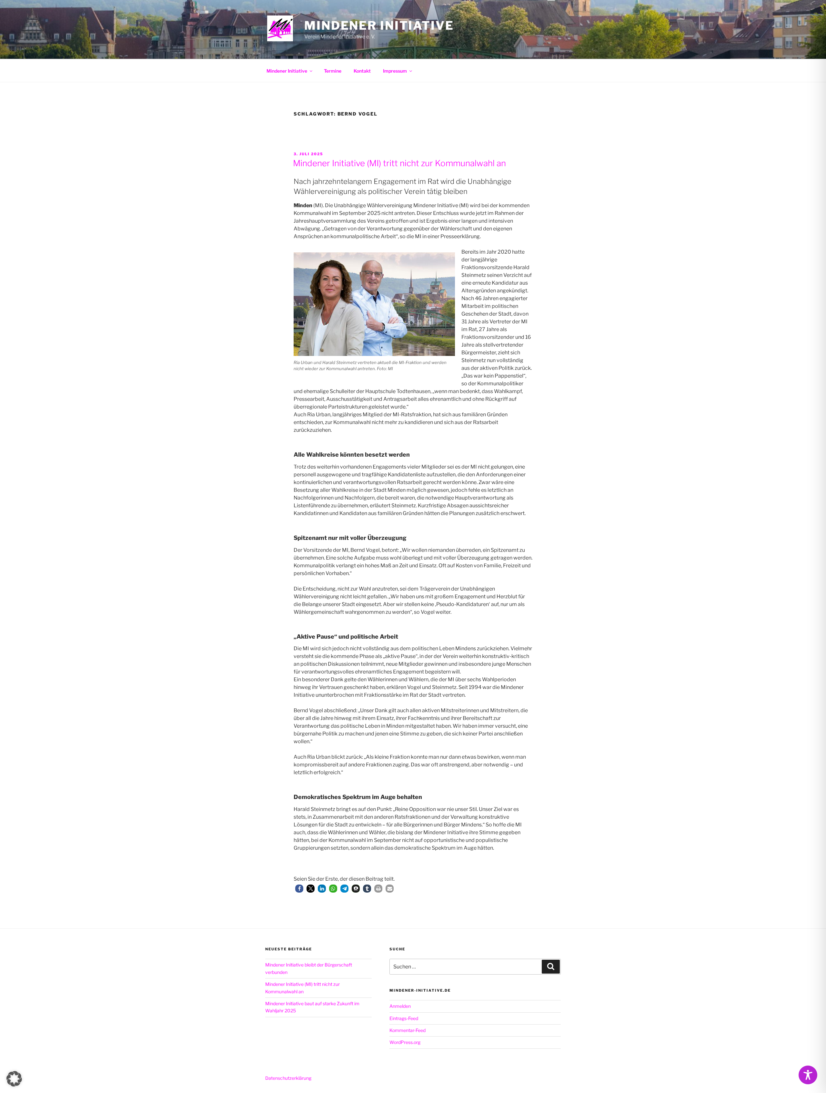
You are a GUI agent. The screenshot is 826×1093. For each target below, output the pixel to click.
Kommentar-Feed (407, 1030)
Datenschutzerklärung (288, 1078)
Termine (332, 71)
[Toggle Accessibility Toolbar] (808, 1075)
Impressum (395, 71)
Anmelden (400, 1006)
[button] (299, 889)
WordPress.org (404, 1042)
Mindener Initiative (379, 25)
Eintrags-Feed (403, 1018)
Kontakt (362, 71)
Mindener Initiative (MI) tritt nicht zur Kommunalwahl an (399, 163)
